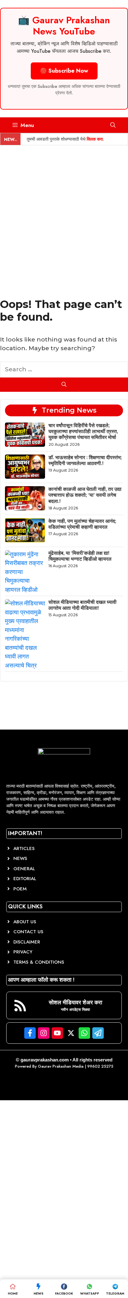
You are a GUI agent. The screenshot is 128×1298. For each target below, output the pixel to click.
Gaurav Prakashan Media (61, 1066)
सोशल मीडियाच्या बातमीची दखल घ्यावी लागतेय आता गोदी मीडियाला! (82, 605)
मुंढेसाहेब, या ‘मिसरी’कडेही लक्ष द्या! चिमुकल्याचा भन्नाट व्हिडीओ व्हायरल (80, 556)
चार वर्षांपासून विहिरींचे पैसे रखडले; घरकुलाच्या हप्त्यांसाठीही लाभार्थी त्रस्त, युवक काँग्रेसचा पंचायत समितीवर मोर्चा (83, 431)
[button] (113, 125)
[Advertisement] (64, 212)
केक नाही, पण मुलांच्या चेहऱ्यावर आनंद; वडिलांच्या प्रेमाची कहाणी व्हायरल (82, 524)
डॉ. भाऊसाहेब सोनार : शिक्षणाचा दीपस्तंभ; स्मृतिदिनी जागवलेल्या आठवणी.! (85, 460)
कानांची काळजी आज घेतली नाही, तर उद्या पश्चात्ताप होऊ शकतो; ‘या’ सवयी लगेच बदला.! (84, 495)
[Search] (64, 385)
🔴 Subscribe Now (64, 71)
